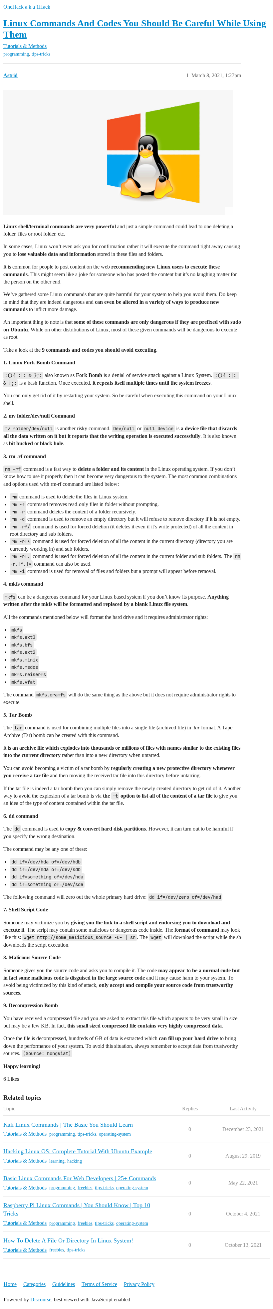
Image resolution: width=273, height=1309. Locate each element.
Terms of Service (99, 1284)
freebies (85, 1187)
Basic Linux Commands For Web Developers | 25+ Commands (79, 1178)
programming (16, 54)
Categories (34, 1284)
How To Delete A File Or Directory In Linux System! (68, 1240)
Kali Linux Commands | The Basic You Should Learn (68, 1124)
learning (57, 1161)
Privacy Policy (139, 1284)
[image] (118, 152)
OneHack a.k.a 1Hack (26, 7)
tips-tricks (41, 54)
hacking (74, 1161)
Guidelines (63, 1284)
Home (10, 1284)
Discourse (40, 1299)
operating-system (115, 1134)
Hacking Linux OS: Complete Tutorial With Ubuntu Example (77, 1151)
